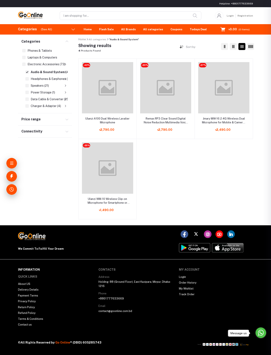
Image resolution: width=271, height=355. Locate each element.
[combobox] (202, 48)
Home (88, 29)
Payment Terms (28, 295)
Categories (30, 41)
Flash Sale (106, 29)
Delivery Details (28, 289)
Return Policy (26, 307)
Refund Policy (27, 313)
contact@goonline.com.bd (115, 311)
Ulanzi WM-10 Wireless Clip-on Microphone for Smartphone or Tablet (107, 201)
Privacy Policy (27, 301)
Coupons (176, 29)
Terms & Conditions (30, 318)
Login (230, 15)
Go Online (62, 342)
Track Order (187, 294)
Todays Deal (198, 29)
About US (24, 283)
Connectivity (31, 131)
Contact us (25, 324)
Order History (187, 282)
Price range (31, 119)
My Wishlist (186, 288)
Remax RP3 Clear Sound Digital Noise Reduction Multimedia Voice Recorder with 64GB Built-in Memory (165, 120)
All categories (153, 29)
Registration (245, 15)
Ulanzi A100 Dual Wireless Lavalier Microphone (107, 120)
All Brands (128, 29)
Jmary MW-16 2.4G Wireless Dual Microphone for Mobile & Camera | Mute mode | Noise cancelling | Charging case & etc (224, 120)
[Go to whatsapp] (261, 332)
